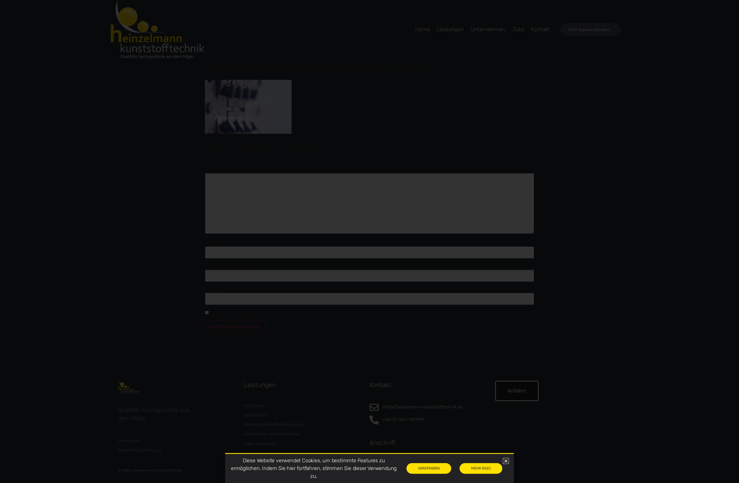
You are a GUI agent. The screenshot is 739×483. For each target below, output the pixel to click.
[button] (506, 461)
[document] (369, 241)
